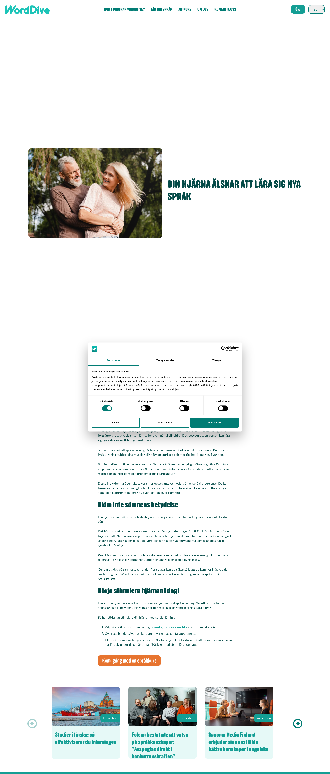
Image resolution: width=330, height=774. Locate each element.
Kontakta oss (225, 9)
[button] (297, 723)
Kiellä (115, 422)
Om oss (202, 9)
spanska (156, 627)
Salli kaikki (214, 422)
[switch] (146, 408)
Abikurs (184, 9)
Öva (298, 9)
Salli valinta (165, 422)
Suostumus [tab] (113, 360)
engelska (181, 627)
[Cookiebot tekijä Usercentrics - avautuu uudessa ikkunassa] (223, 349)
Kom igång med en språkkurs (129, 660)
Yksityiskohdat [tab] (165, 360)
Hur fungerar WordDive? (124, 9)
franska (169, 627)
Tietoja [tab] (216, 360)
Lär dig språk (161, 9)
